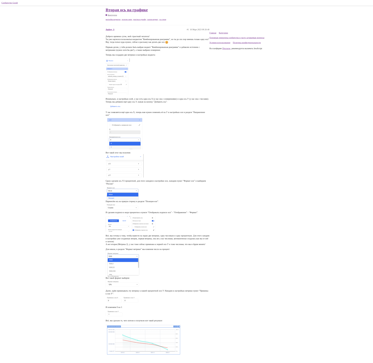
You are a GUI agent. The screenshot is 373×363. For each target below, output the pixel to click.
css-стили (162, 19)
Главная (212, 33)
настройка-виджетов (113, 19)
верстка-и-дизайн (139, 19)
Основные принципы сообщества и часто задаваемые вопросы (236, 38)
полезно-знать (127, 19)
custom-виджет (152, 19)
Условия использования (219, 43)
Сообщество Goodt (9, 3)
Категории (223, 33)
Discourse (226, 48)
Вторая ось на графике (127, 10)
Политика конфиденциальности (247, 43)
